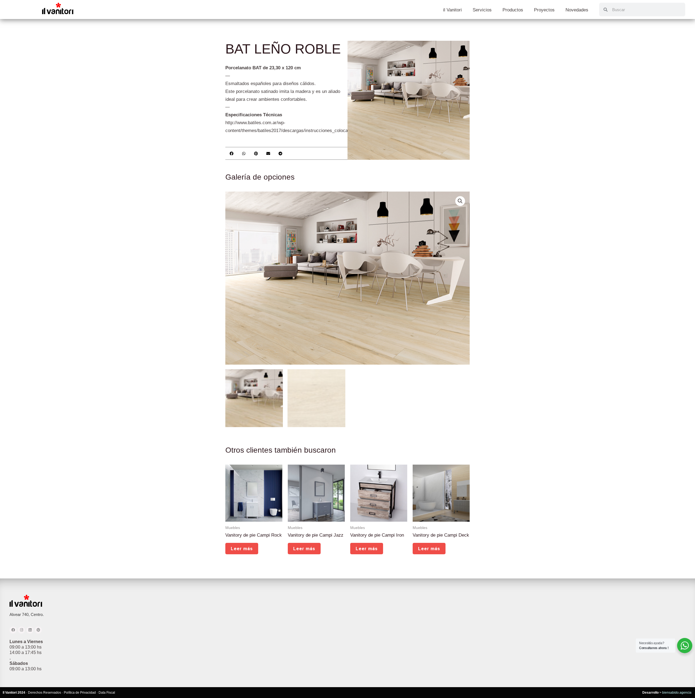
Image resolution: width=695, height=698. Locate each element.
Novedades (577, 9)
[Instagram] (21, 630)
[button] (231, 153)
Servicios (482, 9)
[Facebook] (13, 630)
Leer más (242, 548)
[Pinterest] (38, 630)
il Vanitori (452, 9)
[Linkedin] (29, 630)
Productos (513, 9)
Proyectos (544, 9)
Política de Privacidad (80, 692)
